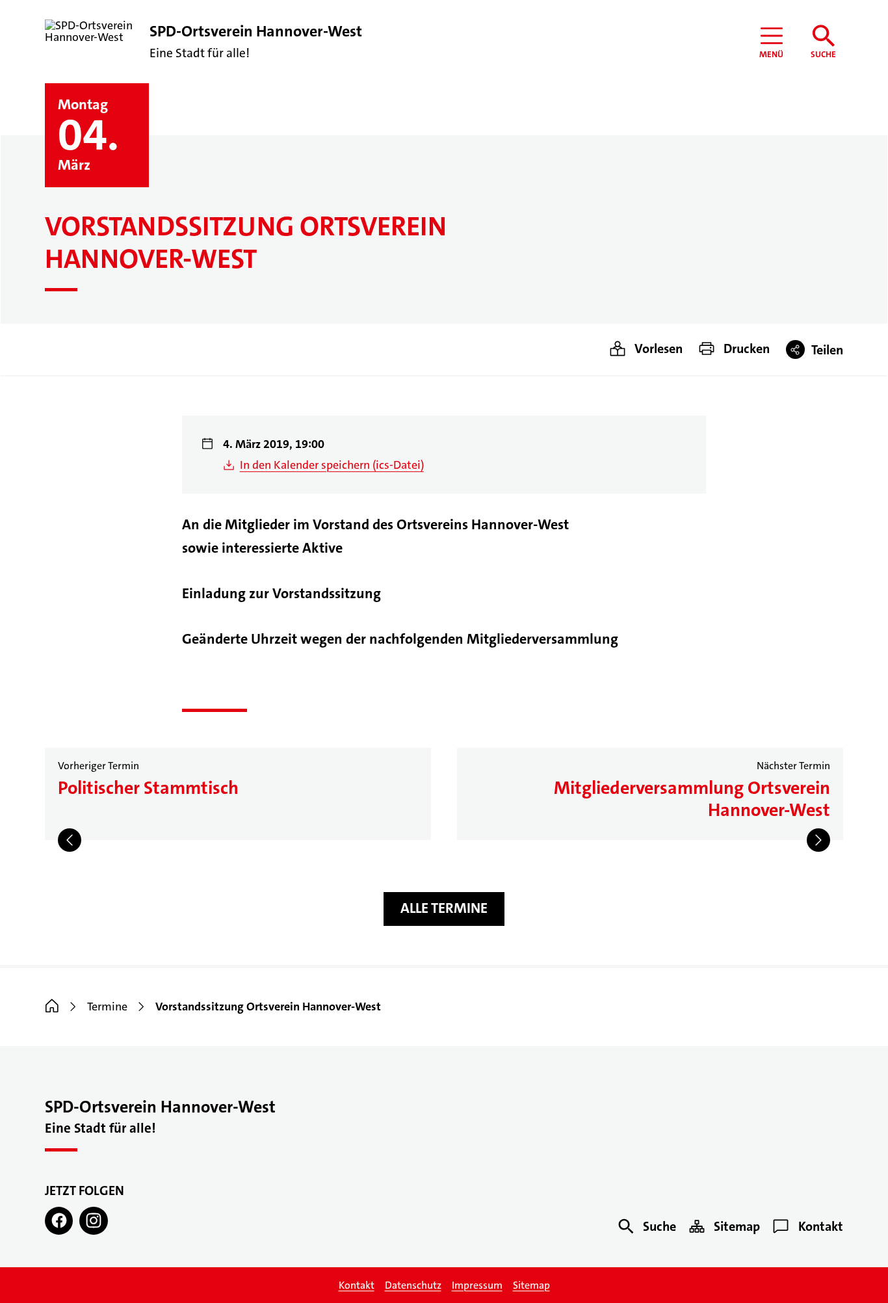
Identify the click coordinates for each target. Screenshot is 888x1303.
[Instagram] (93, 1221)
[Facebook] (59, 1221)
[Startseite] (52, 1006)
